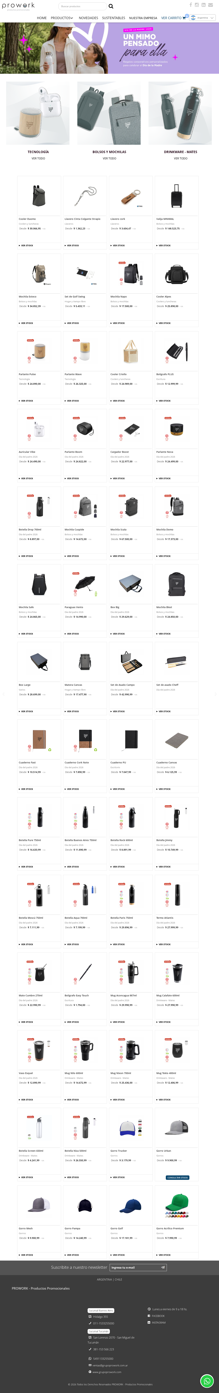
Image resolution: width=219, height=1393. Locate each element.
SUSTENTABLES (113, 18)
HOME (42, 18)
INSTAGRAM (158, 1322)
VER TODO (38, 158)
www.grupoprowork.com (107, 1372)
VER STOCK (27, 245)
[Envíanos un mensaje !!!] (207, 1381)
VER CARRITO (171, 18)
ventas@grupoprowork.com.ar (110, 1365)
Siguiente (215, 694)
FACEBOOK (158, 1316)
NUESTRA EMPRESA (143, 18)
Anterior (3, 694)
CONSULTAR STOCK (178, 1177)
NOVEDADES (88, 18)
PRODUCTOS (60, 18)
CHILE (118, 1279)
